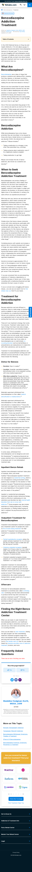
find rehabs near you (12, 641)
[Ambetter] (23, 770)
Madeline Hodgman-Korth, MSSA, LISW (15, 30)
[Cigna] (23, 787)
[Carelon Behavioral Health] (9, 787)
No (24, 670)
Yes (11, 670)
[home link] (2, 10)
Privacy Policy (16, 852)
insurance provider (13, 643)
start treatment (20, 631)
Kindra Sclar (9, 31)
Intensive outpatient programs (12, 547)
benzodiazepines (8, 10)
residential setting (19, 478)
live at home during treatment (12, 528)
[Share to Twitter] (12, 679)
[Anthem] (9, 778)
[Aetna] (9, 770)
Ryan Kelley (22, 31)
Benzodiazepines (6, 74)
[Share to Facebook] (16, 679)
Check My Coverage (16, 799)
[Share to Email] (20, 679)
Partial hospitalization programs (12, 539)
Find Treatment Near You (16, 803)
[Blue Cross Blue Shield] (23, 778)
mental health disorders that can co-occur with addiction (15, 502)
